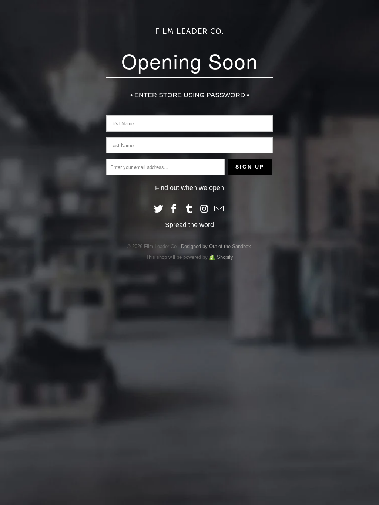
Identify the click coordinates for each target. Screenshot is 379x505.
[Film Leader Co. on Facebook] (174, 209)
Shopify (225, 257)
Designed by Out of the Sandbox (216, 246)
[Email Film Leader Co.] (219, 209)
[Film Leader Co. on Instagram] (204, 209)
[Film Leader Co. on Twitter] (159, 209)
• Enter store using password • (189, 95)
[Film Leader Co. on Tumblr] (189, 209)
